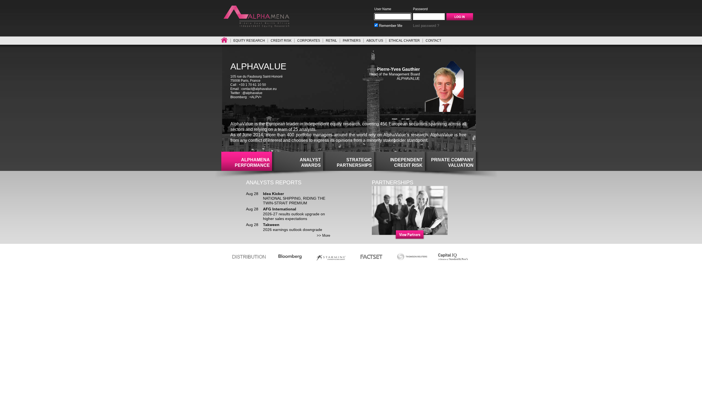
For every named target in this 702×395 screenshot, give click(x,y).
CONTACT (433, 41)
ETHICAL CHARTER (404, 41)
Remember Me (390, 26)
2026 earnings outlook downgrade (292, 229)
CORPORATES (308, 41)
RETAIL (331, 41)
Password (420, 9)
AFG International (279, 209)
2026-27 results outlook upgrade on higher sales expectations (294, 216)
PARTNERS (352, 41)
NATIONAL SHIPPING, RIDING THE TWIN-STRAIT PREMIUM (294, 200)
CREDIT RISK (281, 41)
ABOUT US (374, 41)
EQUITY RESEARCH (249, 41)
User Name (382, 9)
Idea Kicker (273, 193)
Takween (271, 224)
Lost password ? (426, 26)
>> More (323, 235)
